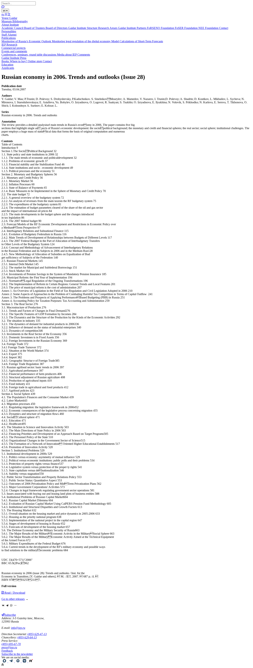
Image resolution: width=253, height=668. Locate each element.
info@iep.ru (18, 627)
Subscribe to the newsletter (17, 654)
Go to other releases (13, 599)
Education (7, 64)
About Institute (10, 24)
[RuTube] (31, 661)
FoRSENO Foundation (161, 28)
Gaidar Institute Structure (83, 28)
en (5, 10)
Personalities (8, 31)
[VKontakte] (3, 605)
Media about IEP (67, 54)
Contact (223, 28)
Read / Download (14, 592)
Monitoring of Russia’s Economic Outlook (26, 41)
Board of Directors (57, 28)
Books (5, 61)
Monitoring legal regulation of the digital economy (81, 41)
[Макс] (4, 661)
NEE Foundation (208, 28)
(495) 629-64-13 (27, 637)
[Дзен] (18, 661)
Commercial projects (13, 48)
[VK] (24, 661)
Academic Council (12, 28)
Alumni (12, 34)
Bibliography (20, 21)
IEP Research (9, 44)
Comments (83, 54)
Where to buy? (19, 61)
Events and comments (14, 51)
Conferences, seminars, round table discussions (29, 54)
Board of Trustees (35, 28)
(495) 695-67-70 (11, 644)
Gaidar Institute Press (13, 58)
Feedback (7, 650)
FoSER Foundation (186, 28)
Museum (6, 21)
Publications (8, 38)
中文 (8, 14)
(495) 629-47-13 (37, 634)
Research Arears (108, 28)
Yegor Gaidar (9, 18)
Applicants (7, 67)
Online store (35, 61)
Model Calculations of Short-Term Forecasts (137, 41)
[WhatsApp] (11, 605)
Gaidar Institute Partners (132, 28)
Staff (4, 34)
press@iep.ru (9, 647)
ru (3, 14)
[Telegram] (7, 605)
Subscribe (10, 614)
